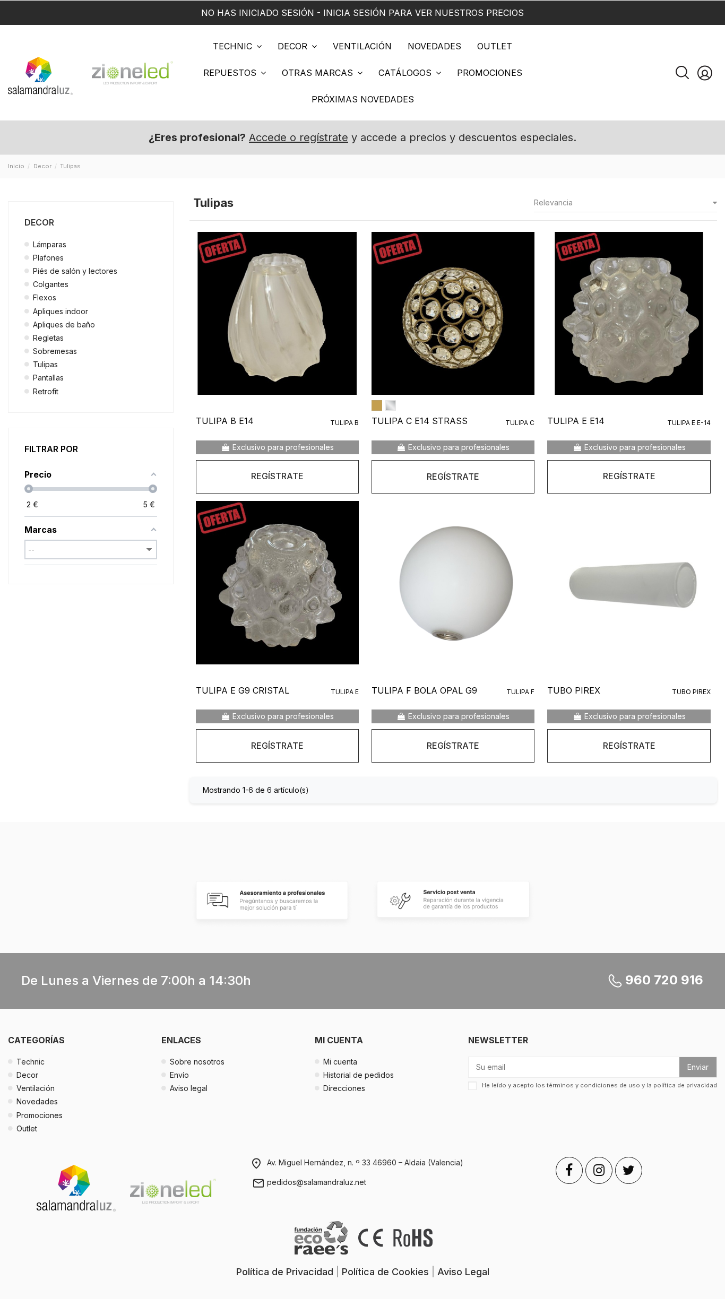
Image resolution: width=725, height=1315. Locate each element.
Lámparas (49, 244)
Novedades (37, 1101)
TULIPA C (519, 423)
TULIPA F (520, 692)
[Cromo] (390, 405)
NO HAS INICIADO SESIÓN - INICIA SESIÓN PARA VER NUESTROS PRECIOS (362, 12)
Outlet (26, 1128)
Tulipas (45, 364)
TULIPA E (345, 692)
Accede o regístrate (298, 137)
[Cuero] (377, 405)
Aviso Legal (463, 1271)
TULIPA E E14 (576, 421)
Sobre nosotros (197, 1061)
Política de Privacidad (284, 1271)
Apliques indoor (60, 311)
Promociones (39, 1115)
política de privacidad (685, 1085)
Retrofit (45, 391)
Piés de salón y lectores (75, 270)
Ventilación (35, 1088)
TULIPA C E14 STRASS (420, 421)
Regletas (48, 337)
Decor (39, 222)
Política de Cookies (385, 1271)
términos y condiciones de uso (593, 1085)
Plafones (48, 257)
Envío (179, 1074)
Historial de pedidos (358, 1074)
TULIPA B (344, 423)
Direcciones (344, 1088)
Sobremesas (55, 351)
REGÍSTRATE (277, 476)
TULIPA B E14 (225, 421)
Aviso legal (189, 1088)
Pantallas (48, 377)
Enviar (698, 1066)
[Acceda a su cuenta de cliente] (704, 73)
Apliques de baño (64, 324)
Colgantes (50, 284)
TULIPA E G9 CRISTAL (242, 690)
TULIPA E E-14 (689, 423)
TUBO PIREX (573, 690)
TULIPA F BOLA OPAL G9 (424, 690)
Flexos (44, 297)
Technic (30, 1061)
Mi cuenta (340, 1061)
